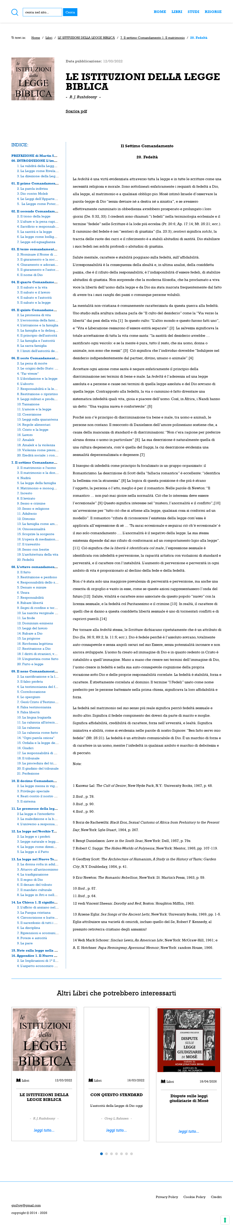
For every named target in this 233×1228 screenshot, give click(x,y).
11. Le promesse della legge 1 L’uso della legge (51, 808)
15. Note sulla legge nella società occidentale (49, 950)
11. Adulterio (27, 513)
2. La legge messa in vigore (38, 786)
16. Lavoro (25, 435)
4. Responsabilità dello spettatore (43, 582)
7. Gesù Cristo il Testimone (38, 702)
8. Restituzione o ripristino (37, 394)
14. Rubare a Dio (30, 633)
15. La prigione (28, 638)
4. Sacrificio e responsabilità (39, 226)
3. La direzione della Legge (38, 176)
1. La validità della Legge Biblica (42, 166)
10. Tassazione (28, 404)
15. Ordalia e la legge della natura (43, 743)
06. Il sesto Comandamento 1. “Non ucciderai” (50, 358)
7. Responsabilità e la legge (38, 389)
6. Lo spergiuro (28, 697)
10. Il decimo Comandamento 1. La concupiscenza (53, 781)
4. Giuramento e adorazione (39, 264)
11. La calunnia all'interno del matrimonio (49, 722)
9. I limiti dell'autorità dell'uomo (41, 351)
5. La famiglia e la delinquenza (40, 330)
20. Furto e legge (30, 664)
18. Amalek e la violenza (36, 445)
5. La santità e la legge (34, 232)
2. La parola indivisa (32, 188)
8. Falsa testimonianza (34, 707)
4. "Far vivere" (28, 373)
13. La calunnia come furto (37, 732)
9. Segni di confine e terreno (39, 608)
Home (160, 12)
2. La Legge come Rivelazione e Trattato (48, 171)
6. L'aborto (25, 384)
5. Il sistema (26, 801)
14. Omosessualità (31, 529)
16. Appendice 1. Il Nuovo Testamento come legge (52, 955)
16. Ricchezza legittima (35, 643)
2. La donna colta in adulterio (40, 864)
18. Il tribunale (28, 758)
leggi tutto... (44, 1130)
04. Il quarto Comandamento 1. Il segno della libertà (55, 282)
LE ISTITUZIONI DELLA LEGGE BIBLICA (86, 37)
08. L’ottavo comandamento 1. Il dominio (45, 567)
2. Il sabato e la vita (32, 287)
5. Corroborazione (31, 692)
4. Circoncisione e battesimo (39, 917)
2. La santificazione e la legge (40, 676)
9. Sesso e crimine (31, 503)
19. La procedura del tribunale (40, 763)
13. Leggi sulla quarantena (37, 419)
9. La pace (25, 943)
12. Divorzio (26, 519)
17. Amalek (25, 440)
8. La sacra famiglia (32, 345)
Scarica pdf (76, 111)
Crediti (216, 1197)
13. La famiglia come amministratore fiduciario (53, 524)
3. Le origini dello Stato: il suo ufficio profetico (52, 368)
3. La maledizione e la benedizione (44, 819)
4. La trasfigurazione (32, 874)
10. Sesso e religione (33, 508)
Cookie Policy (194, 1197)
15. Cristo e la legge (32, 429)
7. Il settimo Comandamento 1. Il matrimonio (152, 37)
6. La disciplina (28, 928)
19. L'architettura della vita (37, 554)
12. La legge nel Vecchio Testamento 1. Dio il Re (50, 831)
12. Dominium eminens (35, 623)
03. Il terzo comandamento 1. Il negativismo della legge (57, 249)
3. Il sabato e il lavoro (33, 292)
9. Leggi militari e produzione (40, 399)
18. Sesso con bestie (33, 549)
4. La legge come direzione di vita (43, 847)
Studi (193, 12)
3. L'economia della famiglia (39, 320)
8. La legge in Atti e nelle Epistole (43, 895)
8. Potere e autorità (32, 938)
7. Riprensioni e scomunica (38, 933)
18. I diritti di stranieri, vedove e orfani (47, 654)
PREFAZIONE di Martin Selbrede (39, 155)
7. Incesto (24, 493)
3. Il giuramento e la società (39, 259)
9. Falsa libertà (28, 712)
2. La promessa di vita (34, 315)
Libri (177, 12)
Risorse (213, 12)
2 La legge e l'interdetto (36, 814)
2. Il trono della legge (34, 216)
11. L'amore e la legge (34, 409)
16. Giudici (25, 748)
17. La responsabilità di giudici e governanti (51, 753)
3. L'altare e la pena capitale (39, 221)
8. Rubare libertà (30, 603)
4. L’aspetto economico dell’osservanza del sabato (56, 966)
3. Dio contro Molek (32, 193)
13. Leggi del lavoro (32, 628)
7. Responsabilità (30, 597)
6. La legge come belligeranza (41, 237)
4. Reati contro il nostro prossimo (42, 796)
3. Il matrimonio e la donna (38, 473)
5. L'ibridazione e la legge (37, 378)
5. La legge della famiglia (36, 483)
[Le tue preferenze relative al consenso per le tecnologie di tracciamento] (225, 1220)
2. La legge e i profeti (33, 836)
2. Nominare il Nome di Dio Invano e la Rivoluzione (57, 254)
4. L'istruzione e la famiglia (37, 325)
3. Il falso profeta (30, 681)
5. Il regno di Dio (30, 879)
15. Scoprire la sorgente (35, 534)
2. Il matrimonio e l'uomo (36, 468)
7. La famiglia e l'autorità (36, 340)
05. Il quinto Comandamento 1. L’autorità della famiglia (57, 310)
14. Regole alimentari (33, 424)
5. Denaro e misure (31, 587)
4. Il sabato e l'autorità (34, 297)
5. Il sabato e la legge (34, 302)
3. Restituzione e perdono (37, 577)
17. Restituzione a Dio (34, 648)
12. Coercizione (29, 414)
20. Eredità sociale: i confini (38, 455)
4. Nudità (24, 478)
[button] (101, 1153)
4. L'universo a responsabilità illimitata (47, 824)
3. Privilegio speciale (33, 791)
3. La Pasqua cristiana (34, 912)
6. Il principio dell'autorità (37, 335)
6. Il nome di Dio (30, 275)
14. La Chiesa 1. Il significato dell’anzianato (47, 902)
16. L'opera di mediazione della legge (46, 539)
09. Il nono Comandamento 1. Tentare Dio (46, 671)
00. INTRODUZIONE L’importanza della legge (50, 160)
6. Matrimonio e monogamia (39, 488)
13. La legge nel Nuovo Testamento (40, 859)
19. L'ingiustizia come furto (37, 659)
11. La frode (26, 618)
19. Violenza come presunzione (41, 450)
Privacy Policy (167, 1197)
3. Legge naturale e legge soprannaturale (49, 841)
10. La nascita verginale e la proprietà (46, 613)
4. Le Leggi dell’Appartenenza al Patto (47, 199)
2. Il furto (24, 572)
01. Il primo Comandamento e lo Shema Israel (50, 183)
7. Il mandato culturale (34, 890)
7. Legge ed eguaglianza (36, 242)
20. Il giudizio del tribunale (38, 768)
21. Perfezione (28, 773)
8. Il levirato (26, 498)
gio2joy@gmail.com (26, 1205)
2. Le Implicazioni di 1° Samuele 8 (43, 960)
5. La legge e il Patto (33, 852)
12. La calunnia (28, 727)
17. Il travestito (28, 544)
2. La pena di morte (32, 363)
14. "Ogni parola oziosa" (35, 738)
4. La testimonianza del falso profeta (45, 687)
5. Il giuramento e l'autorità (38, 269)
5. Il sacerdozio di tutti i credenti (42, 923)
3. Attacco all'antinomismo (37, 869)
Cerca (70, 12)
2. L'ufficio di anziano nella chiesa (43, 907)
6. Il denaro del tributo (34, 884)
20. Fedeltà (25, 559)
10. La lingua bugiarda (34, 717)
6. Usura (23, 592)
